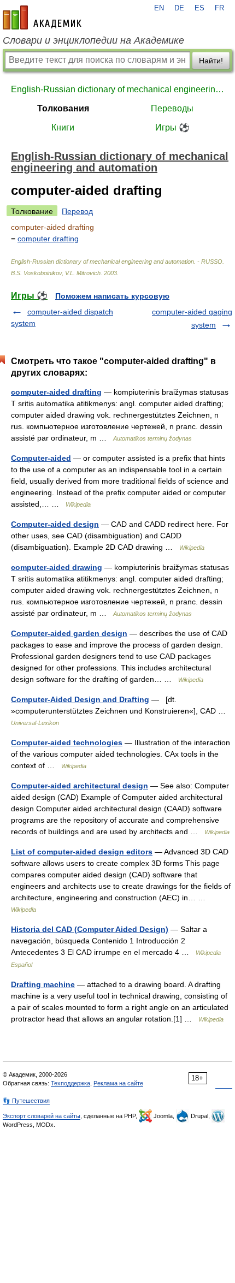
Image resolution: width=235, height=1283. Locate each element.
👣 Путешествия (26, 1100)
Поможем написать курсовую (112, 296)
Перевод (77, 211)
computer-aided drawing (56, 567)
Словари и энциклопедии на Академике (93, 40)
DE (179, 8)
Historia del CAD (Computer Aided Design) (89, 929)
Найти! (211, 60)
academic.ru (42, 17)
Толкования (63, 108)
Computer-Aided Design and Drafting (80, 699)
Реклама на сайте (118, 1083)
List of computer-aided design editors (81, 851)
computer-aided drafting (56, 392)
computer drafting (48, 238)
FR (219, 8)
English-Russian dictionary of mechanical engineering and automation (117, 89)
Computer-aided (41, 458)
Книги (62, 127)
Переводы (172, 108)
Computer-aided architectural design (79, 785)
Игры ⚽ (172, 127)
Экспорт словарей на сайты (41, 1116)
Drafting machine (43, 984)
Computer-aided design (55, 524)
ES (199, 8)
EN (159, 8)
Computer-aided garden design (69, 633)
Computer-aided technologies (66, 742)
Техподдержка (70, 1083)
